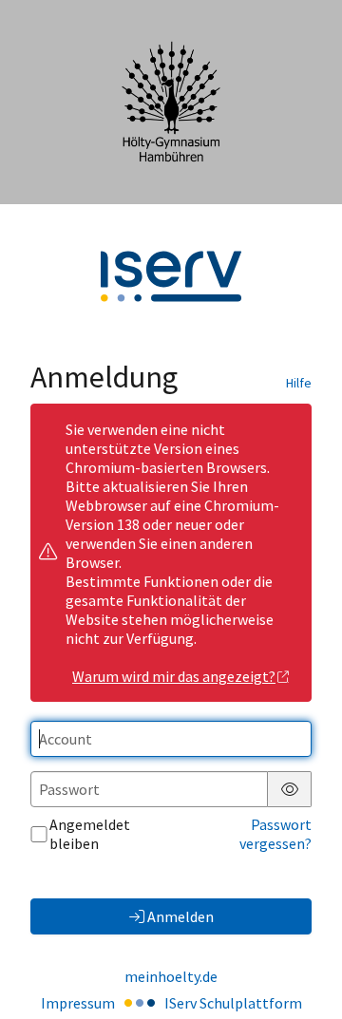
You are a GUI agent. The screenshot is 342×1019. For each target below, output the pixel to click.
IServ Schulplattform (233, 1002)
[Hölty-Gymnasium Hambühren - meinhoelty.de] (171, 101)
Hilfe (299, 382)
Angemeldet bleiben (89, 834)
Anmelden (180, 916)
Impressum (78, 1002)
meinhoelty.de (171, 976)
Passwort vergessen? (275, 834)
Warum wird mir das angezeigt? (174, 676)
